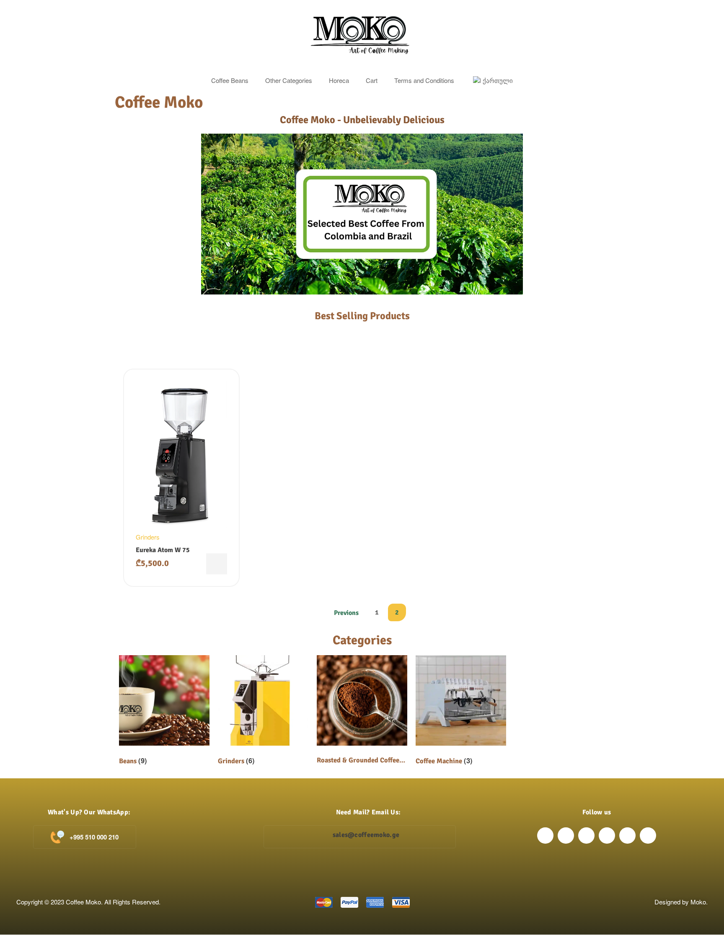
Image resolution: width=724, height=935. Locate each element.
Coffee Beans (229, 80)
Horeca (339, 80)
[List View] (145, 348)
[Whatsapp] (648, 835)
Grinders (148, 536)
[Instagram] (566, 835)
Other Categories (288, 80)
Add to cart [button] (216, 563)
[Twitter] (586, 835)
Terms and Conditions (424, 80)
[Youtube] (627, 835)
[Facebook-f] (545, 835)
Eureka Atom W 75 (163, 550)
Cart (372, 80)
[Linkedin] (607, 835)
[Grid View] (130, 348)
